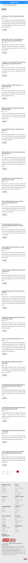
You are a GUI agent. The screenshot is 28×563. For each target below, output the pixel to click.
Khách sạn (4, 519)
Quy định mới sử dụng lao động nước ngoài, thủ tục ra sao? (12, 179)
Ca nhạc (16, 498)
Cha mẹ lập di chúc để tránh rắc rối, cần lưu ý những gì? (13, 247)
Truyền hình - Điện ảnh (19, 505)
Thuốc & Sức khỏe (18, 521)
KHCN (16, 527)
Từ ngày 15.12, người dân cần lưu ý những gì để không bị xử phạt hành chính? (13, 62)
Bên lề (16, 513)
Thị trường (17, 491)
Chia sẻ (3, 508)
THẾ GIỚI (4, 526)
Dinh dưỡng (17, 522)
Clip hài (3, 509)
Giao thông (4, 489)
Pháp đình (4, 499)
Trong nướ (17, 509)
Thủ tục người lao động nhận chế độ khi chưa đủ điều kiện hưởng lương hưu (13, 452)
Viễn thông (17, 531)
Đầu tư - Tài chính (18, 493)
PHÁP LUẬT (4, 496)
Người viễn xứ (4, 531)
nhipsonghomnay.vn (14, 2)
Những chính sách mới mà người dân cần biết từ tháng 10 (13, 152)
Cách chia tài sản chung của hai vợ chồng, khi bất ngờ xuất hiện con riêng (12, 224)
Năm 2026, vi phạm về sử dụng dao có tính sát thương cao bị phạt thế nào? (12, 40)
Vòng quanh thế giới (6, 527)
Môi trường (4, 491)
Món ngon (4, 522)
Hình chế (3, 511)
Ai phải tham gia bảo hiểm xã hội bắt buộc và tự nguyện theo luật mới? (13, 408)
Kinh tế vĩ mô (17, 486)
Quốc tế (16, 511)
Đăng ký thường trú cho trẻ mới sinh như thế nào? (13, 291)
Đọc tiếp (4, 29)
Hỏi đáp (3, 501)
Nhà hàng (4, 524)
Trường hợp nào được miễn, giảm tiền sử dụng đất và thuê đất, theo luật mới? (13, 385)
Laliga (16, 508)
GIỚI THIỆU (4, 534)
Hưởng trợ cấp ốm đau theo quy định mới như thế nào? (13, 270)
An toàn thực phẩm (19, 517)
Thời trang (17, 501)
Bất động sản (17, 495)
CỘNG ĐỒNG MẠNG (6, 506)
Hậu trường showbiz (19, 499)
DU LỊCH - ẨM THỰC (6, 516)
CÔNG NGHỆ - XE (18, 526)
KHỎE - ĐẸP (17, 516)
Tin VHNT (17, 503)
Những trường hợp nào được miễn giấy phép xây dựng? (13, 108)
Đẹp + (16, 519)
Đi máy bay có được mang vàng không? (13, 16)
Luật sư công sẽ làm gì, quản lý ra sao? (13, 338)
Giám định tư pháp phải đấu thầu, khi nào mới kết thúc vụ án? (13, 318)
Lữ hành (3, 521)
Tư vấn (16, 524)
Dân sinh (3, 486)
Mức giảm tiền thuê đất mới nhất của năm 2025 (12, 362)
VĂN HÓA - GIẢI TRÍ (19, 496)
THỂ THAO (17, 506)
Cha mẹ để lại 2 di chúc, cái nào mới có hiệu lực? (13, 129)
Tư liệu (3, 529)
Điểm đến (4, 517)
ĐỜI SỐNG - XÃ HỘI (6, 484)
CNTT (16, 529)
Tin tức (3, 498)
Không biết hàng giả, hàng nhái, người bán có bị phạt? (13, 431)
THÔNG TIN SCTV (6, 535)
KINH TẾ (17, 484)
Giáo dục (3, 488)
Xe (15, 532)
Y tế (2, 493)
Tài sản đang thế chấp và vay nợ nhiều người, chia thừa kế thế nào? (12, 202)
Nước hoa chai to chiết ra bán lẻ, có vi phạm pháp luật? (12, 85)
